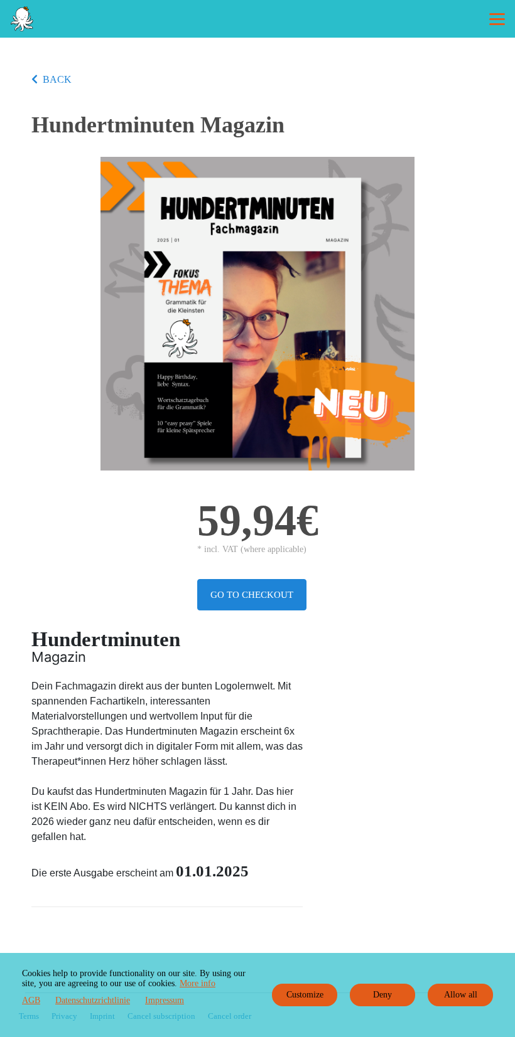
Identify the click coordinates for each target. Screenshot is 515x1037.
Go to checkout (251, 595)
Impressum (164, 1000)
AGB (31, 1000)
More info (197, 983)
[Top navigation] (497, 19)
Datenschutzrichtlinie (92, 1000)
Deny (382, 994)
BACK (57, 79)
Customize (304, 994)
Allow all (460, 994)
